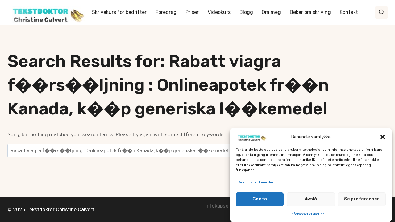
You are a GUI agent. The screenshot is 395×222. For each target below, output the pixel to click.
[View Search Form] (381, 12)
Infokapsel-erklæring (308, 214)
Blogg (246, 12)
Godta (259, 199)
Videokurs (219, 12)
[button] (383, 137)
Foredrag (166, 12)
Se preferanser (361, 199)
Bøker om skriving (310, 12)
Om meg (271, 12)
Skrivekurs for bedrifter (119, 12)
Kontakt (349, 12)
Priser (192, 12)
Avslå (311, 199)
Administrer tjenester (256, 182)
